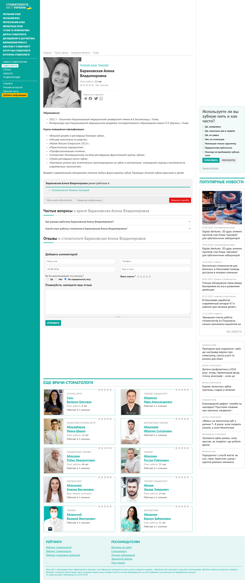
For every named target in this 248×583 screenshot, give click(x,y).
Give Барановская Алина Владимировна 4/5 (147, 276)
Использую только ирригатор (220, 143)
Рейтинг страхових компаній (63, 555)
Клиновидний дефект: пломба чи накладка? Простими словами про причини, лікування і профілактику (222, 408)
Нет (60, 279)
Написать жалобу (180, 200)
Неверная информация (89, 200)
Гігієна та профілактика (16, 30)
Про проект (118, 562)
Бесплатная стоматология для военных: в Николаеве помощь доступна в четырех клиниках (220, 269)
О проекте (8, 83)
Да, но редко (212, 135)
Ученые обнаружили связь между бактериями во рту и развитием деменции (222, 286)
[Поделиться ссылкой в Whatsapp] (101, 99)
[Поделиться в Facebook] (90, 99)
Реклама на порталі (12, 87)
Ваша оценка (128, 276)
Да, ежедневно (213, 126)
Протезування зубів (14, 22)
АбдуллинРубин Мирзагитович (81, 458)
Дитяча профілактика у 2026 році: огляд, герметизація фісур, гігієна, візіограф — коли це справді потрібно (221, 374)
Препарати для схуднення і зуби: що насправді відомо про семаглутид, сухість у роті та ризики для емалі (221, 353)
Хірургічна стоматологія (16, 50)
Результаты (228, 160)
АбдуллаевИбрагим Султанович (158, 429)
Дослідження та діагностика (19, 38)
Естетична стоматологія (16, 54)
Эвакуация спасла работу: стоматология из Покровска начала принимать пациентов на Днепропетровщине (221, 322)
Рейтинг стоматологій (58, 547)
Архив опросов (210, 168)
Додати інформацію (123, 555)
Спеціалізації (119, 551)
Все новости (234, 331)
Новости (8, 73)
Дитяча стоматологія (14, 34)
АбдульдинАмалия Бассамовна (80, 487)
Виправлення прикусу (15, 42)
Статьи (7, 69)
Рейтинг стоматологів (58, 551)
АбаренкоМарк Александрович (158, 400)
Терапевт (103, 65)
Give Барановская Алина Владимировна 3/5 (144, 276)
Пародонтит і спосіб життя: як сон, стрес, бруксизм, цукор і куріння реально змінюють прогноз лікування (220, 460)
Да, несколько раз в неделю (220, 130)
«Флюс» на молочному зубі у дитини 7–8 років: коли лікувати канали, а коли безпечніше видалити (221, 426)
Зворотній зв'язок (121, 558)
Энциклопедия (11, 77)
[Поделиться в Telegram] (85, 99)
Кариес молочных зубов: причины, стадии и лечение (218, 388)
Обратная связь (11, 91)
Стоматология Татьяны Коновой (70, 190)
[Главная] (21, 6)
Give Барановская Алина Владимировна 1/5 (138, 276)
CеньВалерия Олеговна (79, 400)
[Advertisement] (118, 23)
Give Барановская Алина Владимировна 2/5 (141, 276)
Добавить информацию (14, 95)
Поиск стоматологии (15, 61)
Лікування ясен (11, 18)
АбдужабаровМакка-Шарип (76, 429)
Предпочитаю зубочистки (218, 147)
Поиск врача (10, 65)
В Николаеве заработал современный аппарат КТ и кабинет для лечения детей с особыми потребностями (219, 305)
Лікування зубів (12, 14)
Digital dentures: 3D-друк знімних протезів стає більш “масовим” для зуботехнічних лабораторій (222, 235)
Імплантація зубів (13, 26)
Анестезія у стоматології (16, 46)
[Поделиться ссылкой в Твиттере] (95, 99)
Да (51, 279)
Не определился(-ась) (79, 279)
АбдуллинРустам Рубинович (156, 458)
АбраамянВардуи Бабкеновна (157, 516)
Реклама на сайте (121, 547)
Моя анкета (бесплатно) (59, 200)
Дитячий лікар (88, 65)
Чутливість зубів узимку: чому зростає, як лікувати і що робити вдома (221, 441)
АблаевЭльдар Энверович (156, 487)
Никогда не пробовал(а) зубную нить (222, 153)
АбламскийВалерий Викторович (81, 516)
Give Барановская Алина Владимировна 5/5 (149, 276)
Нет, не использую (214, 139)
